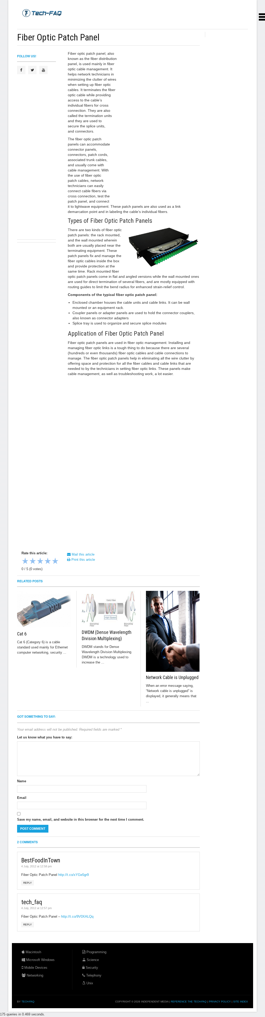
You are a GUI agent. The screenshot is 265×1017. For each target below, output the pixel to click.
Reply (27, 882)
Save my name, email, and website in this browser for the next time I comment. (80, 819)
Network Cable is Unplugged (172, 677)
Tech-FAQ (27, 1001)
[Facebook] (21, 70)
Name (21, 781)
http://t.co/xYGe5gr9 (73, 875)
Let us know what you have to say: (44, 737)
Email (21, 798)
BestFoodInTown (40, 860)
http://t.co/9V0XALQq (77, 916)
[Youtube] (43, 70)
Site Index (240, 1001)
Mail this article (82, 554)
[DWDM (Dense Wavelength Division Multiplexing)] (109, 609)
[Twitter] (32, 70)
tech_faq (31, 902)
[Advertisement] (111, 23)
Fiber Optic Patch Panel (58, 37)
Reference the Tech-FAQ (189, 1001)
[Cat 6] (44, 609)
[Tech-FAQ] (42, 13)
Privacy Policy (220, 1001)
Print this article (82, 560)
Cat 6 (22, 634)
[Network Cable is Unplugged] (173, 631)
